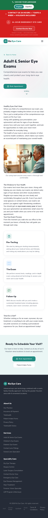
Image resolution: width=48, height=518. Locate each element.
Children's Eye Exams (11, 441)
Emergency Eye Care (11, 478)
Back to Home (11, 55)
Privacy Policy (8, 422)
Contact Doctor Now (24, 29)
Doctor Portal (10, 508)
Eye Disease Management (13, 481)
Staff (4, 509)
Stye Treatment (9, 485)
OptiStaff (18, 509)
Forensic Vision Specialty (12, 488)
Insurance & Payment (11, 411)
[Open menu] (42, 41)
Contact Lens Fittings (11, 448)
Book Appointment (16, 86)
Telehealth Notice (10, 426)
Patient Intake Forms (24, 365)
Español (29, 7)
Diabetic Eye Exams (10, 445)
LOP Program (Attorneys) (12, 492)
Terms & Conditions (34, 508)
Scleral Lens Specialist (12, 452)
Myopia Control (9, 467)
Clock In (25, 508)
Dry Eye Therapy (9, 463)
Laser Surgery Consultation (13, 470)
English (19, 7)
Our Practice (8, 408)
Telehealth (7, 415)
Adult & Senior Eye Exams (13, 437)
